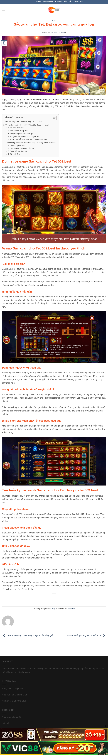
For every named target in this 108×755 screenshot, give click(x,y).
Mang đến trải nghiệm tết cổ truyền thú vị (25, 137)
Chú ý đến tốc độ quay (18, 151)
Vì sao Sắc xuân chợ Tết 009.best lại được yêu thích (27, 125)
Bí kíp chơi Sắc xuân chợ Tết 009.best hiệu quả (28, 139)
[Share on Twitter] (51, 600)
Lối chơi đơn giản (17, 128)
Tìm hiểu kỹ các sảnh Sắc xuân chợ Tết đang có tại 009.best (30, 142)
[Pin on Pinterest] (61, 600)
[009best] (54, 9)
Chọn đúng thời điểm (18, 145)
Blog (54, 20)
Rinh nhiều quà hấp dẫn (19, 131)
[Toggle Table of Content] (53, 118)
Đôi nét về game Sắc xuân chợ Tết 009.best (23, 122)
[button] (3, 10)
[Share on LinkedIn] (66, 600)
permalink (71, 609)
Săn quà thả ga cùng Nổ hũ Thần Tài (84, 635)
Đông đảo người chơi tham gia (21, 134)
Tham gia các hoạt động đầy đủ (22, 148)
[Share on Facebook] (46, 600)
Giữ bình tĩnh (15, 154)
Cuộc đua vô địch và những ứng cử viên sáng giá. (29, 635)
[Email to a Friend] (56, 600)
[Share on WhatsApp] (41, 600)
